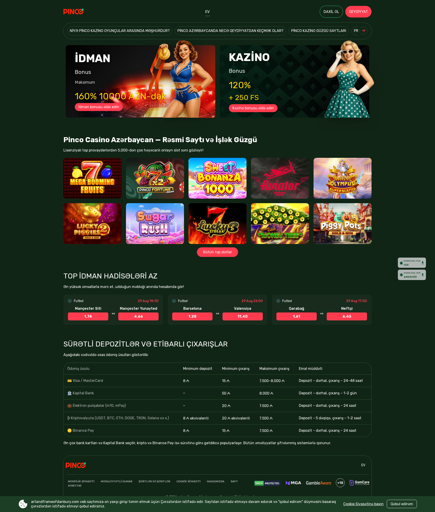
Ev (207, 12)
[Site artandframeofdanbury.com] (79, 12)
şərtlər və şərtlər (154, 481)
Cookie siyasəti (188, 481)
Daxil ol (331, 12)
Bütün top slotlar (217, 252)
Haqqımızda (215, 481)
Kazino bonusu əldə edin (253, 108)
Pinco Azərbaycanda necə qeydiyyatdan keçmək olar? (230, 31)
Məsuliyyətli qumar (116, 481)
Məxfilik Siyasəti (81, 481)
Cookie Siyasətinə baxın (363, 504)
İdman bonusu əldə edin (98, 107)
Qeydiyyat (358, 12)
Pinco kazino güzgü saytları (318, 31)
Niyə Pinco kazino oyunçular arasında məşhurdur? (120, 31)
